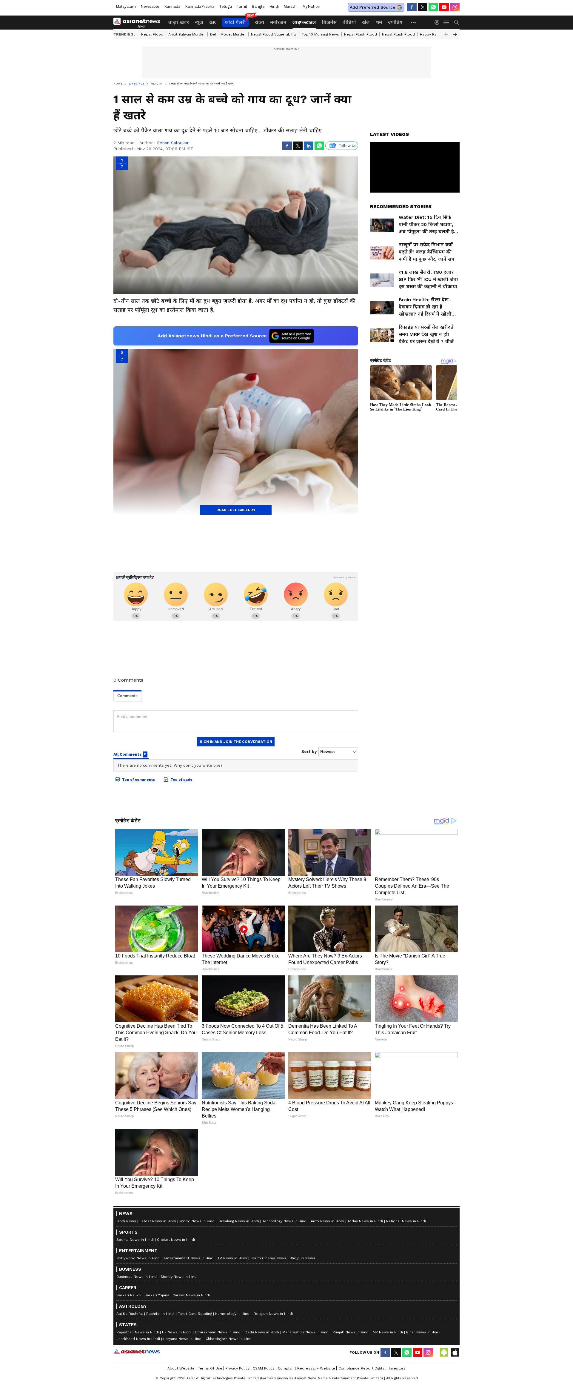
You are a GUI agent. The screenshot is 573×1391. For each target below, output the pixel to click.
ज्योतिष (395, 22)
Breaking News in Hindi (239, 1361)
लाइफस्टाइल (304, 22)
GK (212, 22)
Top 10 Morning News (320, 34)
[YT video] (444, 7)
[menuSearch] (456, 22)
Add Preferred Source (372, 7)
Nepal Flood (152, 34)
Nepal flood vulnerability (274, 34)
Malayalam (126, 6)
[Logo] (138, 22)
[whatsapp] (433, 7)
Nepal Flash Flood (360, 34)
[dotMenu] (413, 22)
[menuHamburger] (446, 22)
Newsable (150, 6)
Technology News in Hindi (284, 1361)
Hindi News (126, 1361)
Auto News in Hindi (327, 1361)
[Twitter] (422, 7)
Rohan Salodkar (173, 142)
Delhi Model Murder (228, 34)
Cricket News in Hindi (176, 1380)
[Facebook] (412, 7)
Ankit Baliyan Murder (186, 34)
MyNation (311, 6)
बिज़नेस (329, 22)
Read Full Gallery (235, 510)
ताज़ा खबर (178, 22)
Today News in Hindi (365, 1361)
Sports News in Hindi (135, 1380)
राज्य (259, 22)
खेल (366, 22)
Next (455, 34)
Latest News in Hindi (157, 1361)
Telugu (225, 6)
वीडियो (349, 22)
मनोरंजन (278, 22)
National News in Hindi (406, 1361)
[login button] (438, 22)
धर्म (379, 22)
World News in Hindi (197, 1361)
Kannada (172, 6)
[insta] (455, 7)
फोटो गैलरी (235, 22)
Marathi (291, 6)
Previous (446, 34)
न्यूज (199, 22)
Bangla (258, 6)
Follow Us (347, 146)
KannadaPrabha (199, 6)
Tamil (242, 6)
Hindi (274, 6)
